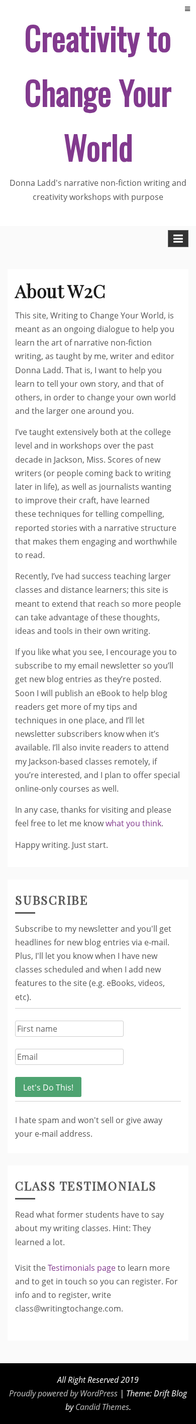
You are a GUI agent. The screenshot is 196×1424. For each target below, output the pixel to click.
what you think (133, 823)
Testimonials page (82, 1267)
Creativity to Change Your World (98, 92)
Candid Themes (102, 1406)
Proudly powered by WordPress (63, 1393)
